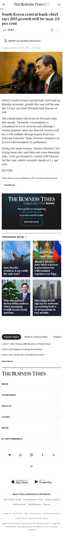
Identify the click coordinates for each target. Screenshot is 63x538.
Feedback (9, 185)
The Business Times (33, 499)
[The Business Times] (29, 4)
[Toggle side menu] (3, 4)
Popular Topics (11, 337)
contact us (17, 513)
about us (7, 513)
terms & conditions (51, 513)
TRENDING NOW (13, 237)
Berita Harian (19, 504)
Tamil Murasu (34, 504)
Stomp (46, 504)
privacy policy (35, 513)
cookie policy (21, 518)
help (26, 513)
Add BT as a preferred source (24, 40)
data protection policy (38, 518)
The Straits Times (12, 499)
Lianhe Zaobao (52, 499)
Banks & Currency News (36, 337)
